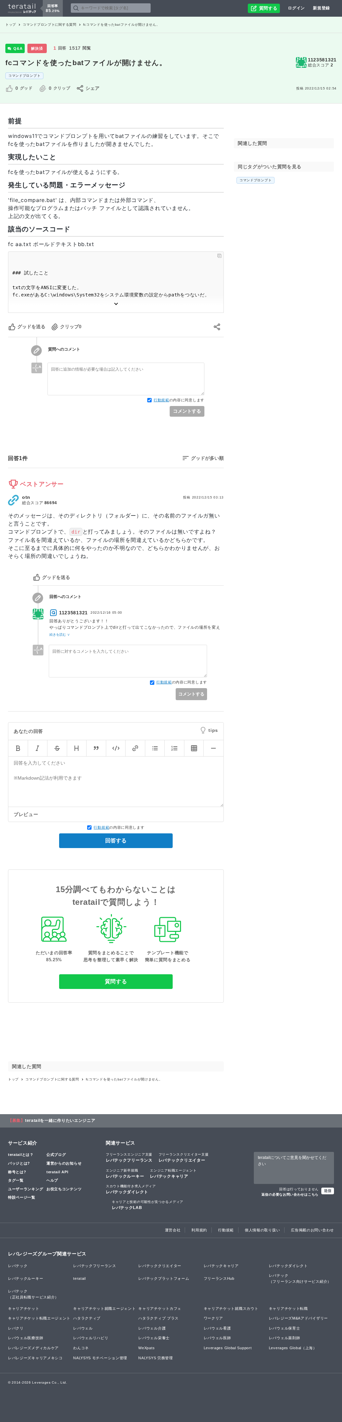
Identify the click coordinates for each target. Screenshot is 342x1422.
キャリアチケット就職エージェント (104, 1308)
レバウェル (83, 1328)
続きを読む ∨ (59, 634)
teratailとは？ (21, 1155)
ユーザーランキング (25, 1189)
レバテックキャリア (173, 1174)
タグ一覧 (16, 1180)
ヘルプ (52, 1180)
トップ (10, 24)
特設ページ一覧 (21, 1197)
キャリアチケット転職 (288, 1308)
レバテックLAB (147, 1205)
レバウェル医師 (217, 1338)
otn (26, 497)
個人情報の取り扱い (262, 1230)
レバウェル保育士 (284, 1328)
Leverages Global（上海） (293, 1348)
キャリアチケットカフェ (159, 1308)
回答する (116, 840)
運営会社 (173, 1230)
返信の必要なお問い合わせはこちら (290, 1194)
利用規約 (199, 1230)
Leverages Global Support (228, 1348)
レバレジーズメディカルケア (33, 1348)
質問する (116, 981)
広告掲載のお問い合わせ (312, 1230)
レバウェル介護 (152, 1328)
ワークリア (213, 1318)
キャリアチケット (23, 1308)
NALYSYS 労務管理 (155, 1358)
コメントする (187, 411)
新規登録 (321, 8)
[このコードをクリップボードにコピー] (219, 256)
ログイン (296, 8)
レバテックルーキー (125, 1174)
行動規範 (161, 400)
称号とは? (17, 1172)
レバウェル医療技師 (25, 1338)
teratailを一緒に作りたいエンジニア (60, 1120)
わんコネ (81, 1348)
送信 (327, 1191)
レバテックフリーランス (129, 1158)
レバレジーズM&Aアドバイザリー (298, 1318)
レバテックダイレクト (131, 1189)
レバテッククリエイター (184, 1158)
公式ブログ (56, 1155)
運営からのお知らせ (63, 1163)
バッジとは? (19, 1163)
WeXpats (146, 1348)
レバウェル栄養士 (154, 1338)
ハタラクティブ (87, 1318)
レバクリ (16, 1328)
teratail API (57, 1172)
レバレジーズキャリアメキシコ (35, 1358)
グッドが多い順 (207, 458)
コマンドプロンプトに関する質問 (49, 24)
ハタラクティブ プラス (158, 1318)
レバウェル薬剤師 (284, 1338)
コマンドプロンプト (24, 75)
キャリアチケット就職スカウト (231, 1308)
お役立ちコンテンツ (63, 1189)
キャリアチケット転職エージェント (39, 1318)
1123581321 (322, 59)
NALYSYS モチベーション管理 (100, 1358)
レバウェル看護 (217, 1328)
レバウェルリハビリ (90, 1338)
